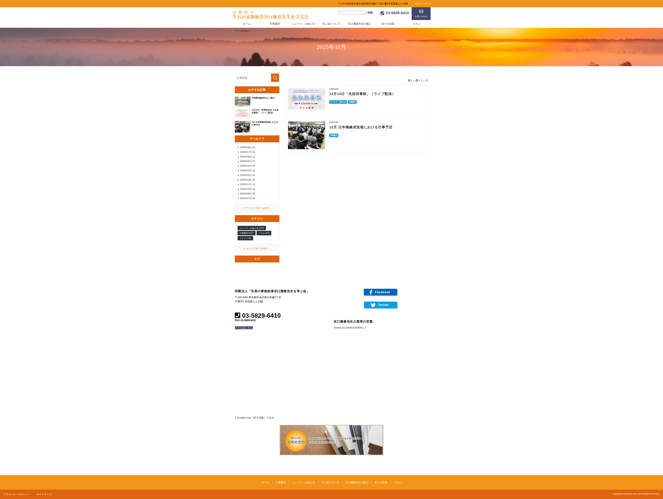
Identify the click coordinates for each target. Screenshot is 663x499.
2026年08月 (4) (247, 147)
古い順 (424, 80)
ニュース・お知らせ (303, 23)
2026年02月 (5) (247, 175)
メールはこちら (244, 327)
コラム (416, 23)
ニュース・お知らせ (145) (252, 228)
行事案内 (275, 23)
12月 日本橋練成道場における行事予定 (361, 127)
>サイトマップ (423, 3)
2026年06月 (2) (247, 156)
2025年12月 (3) (247, 180)
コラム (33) (264, 233)
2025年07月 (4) (247, 198)
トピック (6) (245, 238)
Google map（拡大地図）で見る (255, 417)
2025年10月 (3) (247, 189)
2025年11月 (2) (247, 184)
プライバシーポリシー (16, 494)
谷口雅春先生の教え (359, 23)
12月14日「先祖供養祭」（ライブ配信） (362, 94)
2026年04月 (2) (247, 166)
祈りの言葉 (388, 23)
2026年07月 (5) (247, 152)
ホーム (247, 23)
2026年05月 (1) (247, 161)
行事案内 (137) (246, 233)
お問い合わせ (421, 16)
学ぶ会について (331, 23)
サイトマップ (44, 494)
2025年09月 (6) (247, 193)
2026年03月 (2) (247, 170)
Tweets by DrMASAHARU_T (350, 327)
